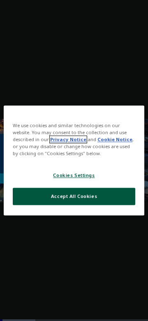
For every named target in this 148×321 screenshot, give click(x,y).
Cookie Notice (114, 140)
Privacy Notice (68, 140)
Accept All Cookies (74, 196)
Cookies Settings (74, 175)
